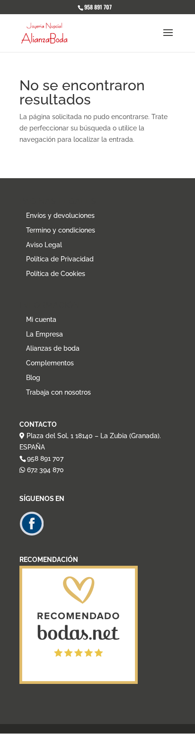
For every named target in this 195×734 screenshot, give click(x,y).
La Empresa (44, 334)
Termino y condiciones (60, 230)
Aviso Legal (44, 245)
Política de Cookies (55, 273)
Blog (33, 377)
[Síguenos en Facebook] (31, 533)
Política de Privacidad (60, 259)
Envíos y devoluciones (60, 215)
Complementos (50, 363)
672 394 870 (44, 470)
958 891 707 (45, 458)
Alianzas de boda (53, 348)
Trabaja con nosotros (58, 392)
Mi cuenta (41, 319)
